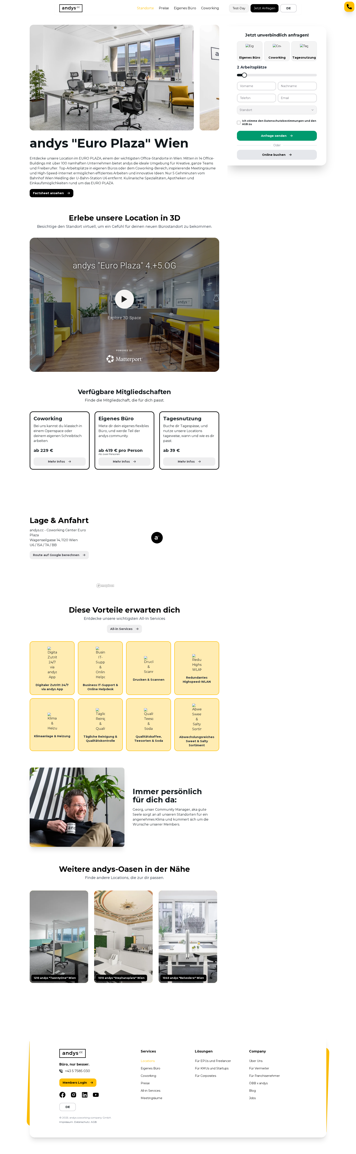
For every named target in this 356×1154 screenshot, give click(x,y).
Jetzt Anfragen (264, 8)
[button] (51, 193)
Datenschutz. (82, 1121)
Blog (252, 1091)
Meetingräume (151, 1098)
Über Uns (255, 1061)
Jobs (252, 1098)
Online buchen (274, 155)
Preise (164, 8)
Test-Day (239, 8)
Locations (148, 1061)
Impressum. (66, 1121)
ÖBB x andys (258, 1083)
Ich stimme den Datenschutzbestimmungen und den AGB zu (279, 122)
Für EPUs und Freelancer (213, 1061)
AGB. (94, 1121)
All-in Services (150, 1091)
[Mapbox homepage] (105, 585)
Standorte (145, 8)
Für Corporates (205, 1076)
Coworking (210, 8)
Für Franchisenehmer (264, 1076)
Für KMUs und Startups (211, 1068)
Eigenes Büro (185, 8)
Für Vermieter (259, 1068)
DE (288, 8)
